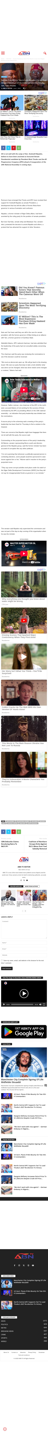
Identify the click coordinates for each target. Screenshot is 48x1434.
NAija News (23, 823)
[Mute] (40, 1004)
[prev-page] (23, 911)
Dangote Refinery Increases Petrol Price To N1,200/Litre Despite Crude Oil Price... (30, 1117)
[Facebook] (3, 148)
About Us (6, 1352)
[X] (8, 148)
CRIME (3, 1334)
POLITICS (8, 59)
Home (2, 59)
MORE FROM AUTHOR (31, 886)
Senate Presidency (32, 823)
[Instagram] (19, 1266)
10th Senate (34, 821)
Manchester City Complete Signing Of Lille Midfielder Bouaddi (22, 1081)
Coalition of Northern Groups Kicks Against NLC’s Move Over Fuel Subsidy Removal (38, 845)
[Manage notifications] (5, 1429)
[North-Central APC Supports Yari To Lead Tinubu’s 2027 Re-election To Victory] (6, 1108)
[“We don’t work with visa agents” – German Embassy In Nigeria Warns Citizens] (6, 1130)
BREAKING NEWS (7, 1331)
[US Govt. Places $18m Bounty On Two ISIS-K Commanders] (6, 1096)
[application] (24, 993)
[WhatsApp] (19, 148)
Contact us (14, 1352)
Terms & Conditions (24, 1355)
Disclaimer (42, 1352)
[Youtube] (27, 880)
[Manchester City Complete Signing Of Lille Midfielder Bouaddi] (24, 1062)
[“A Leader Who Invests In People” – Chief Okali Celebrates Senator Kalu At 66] (24, 895)
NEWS (3, 1321)
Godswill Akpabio (13, 823)
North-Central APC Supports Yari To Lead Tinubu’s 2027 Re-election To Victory (29, 1106)
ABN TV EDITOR (7, 88)
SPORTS (4, 1338)
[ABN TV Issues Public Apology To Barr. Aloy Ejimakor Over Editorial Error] (8, 895)
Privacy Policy (32, 1352)
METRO (3, 1328)
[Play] (4, 1004)
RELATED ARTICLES (16, 886)
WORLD (3, 1341)
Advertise (23, 1352)
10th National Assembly (23, 821)
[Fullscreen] (44, 1004)
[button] (24, 993)
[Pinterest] (13, 148)
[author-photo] (24, 859)
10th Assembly (11, 821)
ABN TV (4, 823)
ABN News (42, 821)
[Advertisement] (24, 25)
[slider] (22, 1004)
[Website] (29, 1266)
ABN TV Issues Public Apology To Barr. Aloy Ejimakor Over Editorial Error (8, 904)
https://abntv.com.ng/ (24, 869)
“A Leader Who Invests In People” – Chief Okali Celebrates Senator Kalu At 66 (24, 904)
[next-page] (25, 911)
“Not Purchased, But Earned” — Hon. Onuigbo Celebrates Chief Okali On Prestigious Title (38, 904)
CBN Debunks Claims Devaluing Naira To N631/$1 (10, 843)
